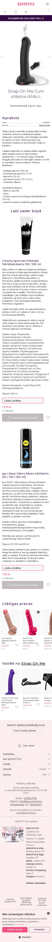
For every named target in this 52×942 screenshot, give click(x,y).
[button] (26, 937)
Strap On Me (44, 125)
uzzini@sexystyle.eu (26, 813)
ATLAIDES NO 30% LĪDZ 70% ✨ (26, 18)
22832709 (30, 798)
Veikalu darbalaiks (36, 883)
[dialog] (26, 926)
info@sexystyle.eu (30, 801)
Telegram (35, 804)
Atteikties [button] (39, 929)
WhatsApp (17, 804)
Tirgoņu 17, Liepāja (35, 838)
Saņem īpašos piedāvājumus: (26, 725)
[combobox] (48, 913)
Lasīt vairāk (19, 924)
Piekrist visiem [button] (14, 929)
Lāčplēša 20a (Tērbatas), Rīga (33, 833)
